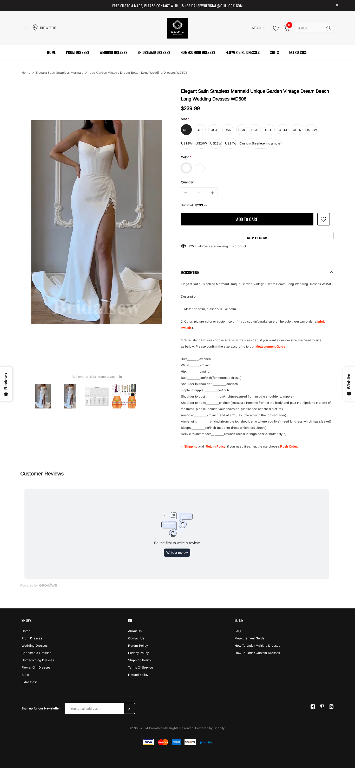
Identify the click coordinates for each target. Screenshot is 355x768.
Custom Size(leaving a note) (260, 143)
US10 (255, 130)
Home (26, 72)
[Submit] (129, 708)
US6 (228, 130)
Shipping (191, 446)
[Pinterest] (322, 706)
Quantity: (187, 182)
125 (191, 246)
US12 (269, 130)
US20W (201, 143)
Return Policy (216, 446)
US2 (200, 130)
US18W (186, 143)
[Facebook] (313, 706)
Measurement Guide (270, 346)
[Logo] (177, 27)
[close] (336, 5)
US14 (283, 130)
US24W (230, 143)
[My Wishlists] (274, 28)
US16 (297, 130)
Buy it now (257, 237)
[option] (96, 222)
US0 (186, 130)
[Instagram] (331, 706)
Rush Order (288, 446)
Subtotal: (187, 205)
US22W (215, 143)
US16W (311, 130)
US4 (214, 130)
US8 (241, 130)
